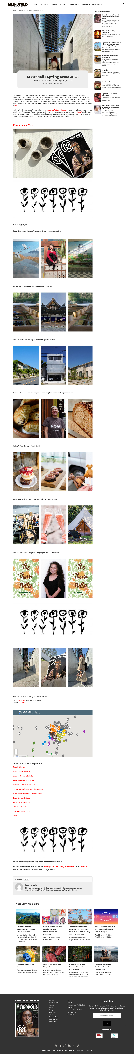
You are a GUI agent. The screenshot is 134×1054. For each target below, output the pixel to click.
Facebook (64, 110)
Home (14, 10)
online (17, 105)
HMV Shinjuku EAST (20, 807)
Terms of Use (88, 1050)
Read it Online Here (23, 125)
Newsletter (52, 1022)
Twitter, (60, 866)
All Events (52, 1000)
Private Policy (79, 1050)
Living (63, 4)
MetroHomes (72, 1012)
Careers (70, 1003)
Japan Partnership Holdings (76, 1010)
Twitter (56, 110)
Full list (15, 815)
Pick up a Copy (53, 1019)
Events (44, 4)
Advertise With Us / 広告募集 (76, 1005)
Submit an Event (54, 1003)
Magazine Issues (54, 1017)
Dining (54, 4)
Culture (34, 4)
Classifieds (71, 1014)
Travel (85, 4)
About (69, 1000)
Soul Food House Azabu (21, 811)
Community (74, 4)
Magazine (96, 4)
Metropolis (48, 83)
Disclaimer (71, 1050)
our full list (21, 700)
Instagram (50, 110)
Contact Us (71, 1007)
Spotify (79, 112)
